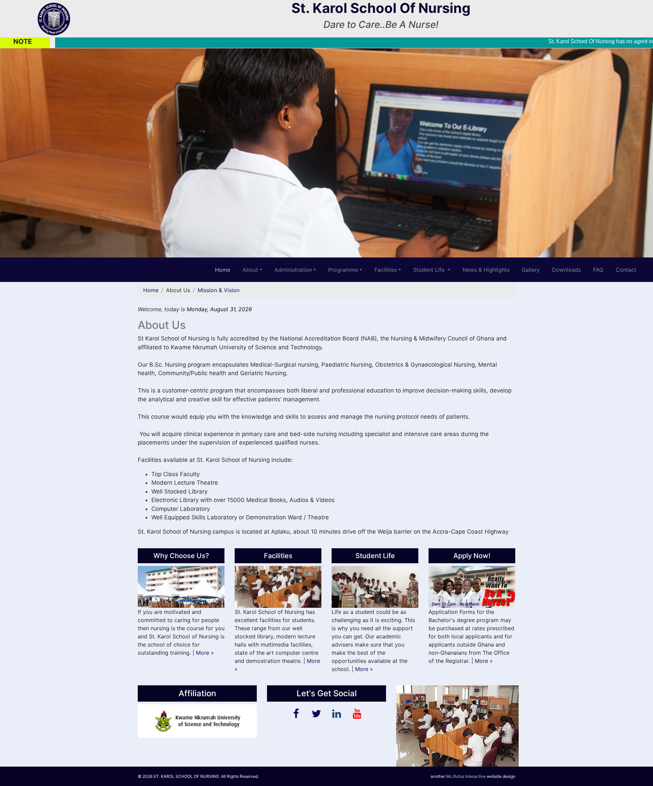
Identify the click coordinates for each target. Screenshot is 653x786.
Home (150, 290)
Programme (343, 269)
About (250, 269)
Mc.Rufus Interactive (466, 776)
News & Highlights (486, 269)
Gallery (531, 269)
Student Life (429, 269)
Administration (293, 269)
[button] (49, 152)
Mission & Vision (218, 290)
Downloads (566, 269)
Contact (626, 269)
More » (206, 652)
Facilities (385, 269)
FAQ (598, 269)
